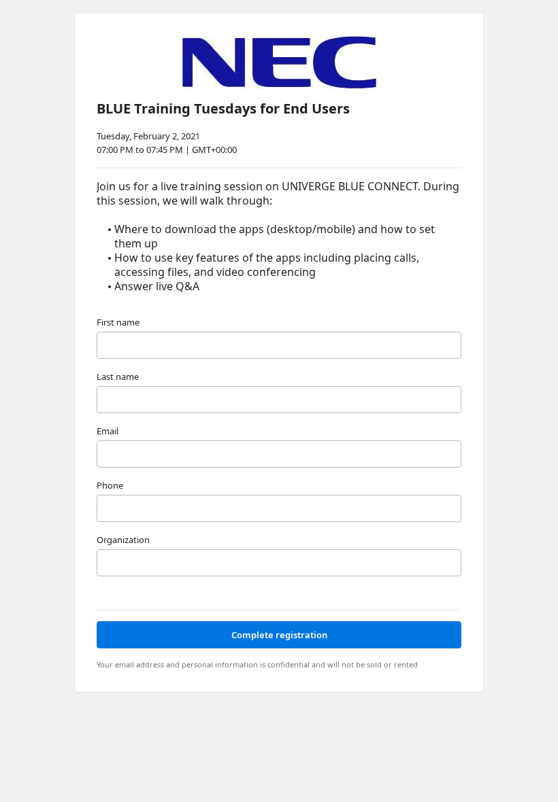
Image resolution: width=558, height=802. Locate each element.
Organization (123, 540)
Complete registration (279, 635)
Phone (110, 485)
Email (107, 431)
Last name (118, 376)
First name (118, 322)
